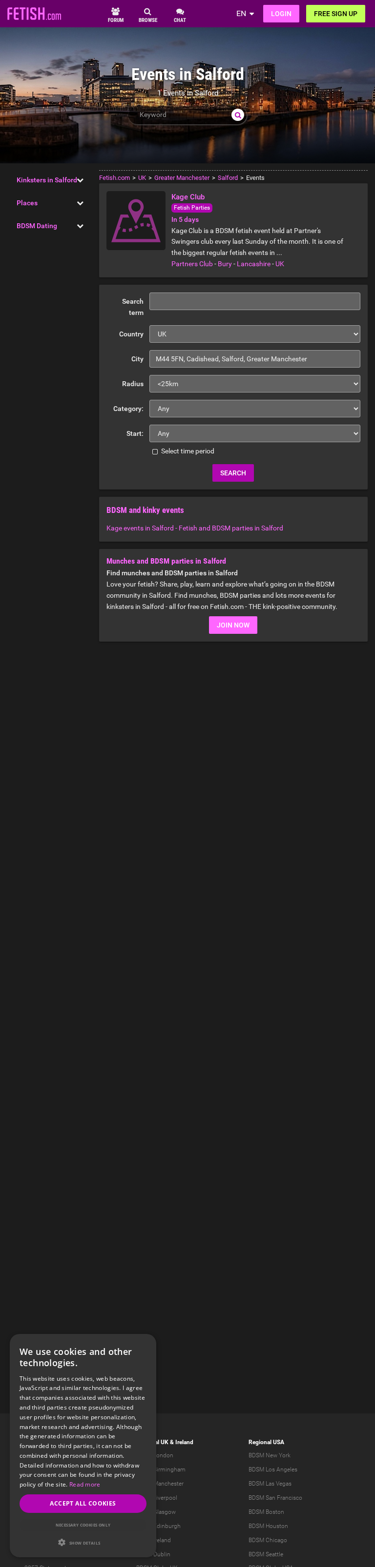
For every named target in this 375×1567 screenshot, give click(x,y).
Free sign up (335, 14)
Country (131, 334)
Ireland (184, 1442)
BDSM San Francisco (275, 1497)
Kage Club (188, 197)
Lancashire (254, 264)
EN (241, 13)
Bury (225, 264)
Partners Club (192, 264)
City (137, 359)
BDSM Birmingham (161, 1469)
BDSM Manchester (160, 1483)
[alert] (83, 1445)
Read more (85, 1484)
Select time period (187, 451)
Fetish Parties (192, 207)
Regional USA (266, 1442)
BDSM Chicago (268, 1540)
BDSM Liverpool (156, 1497)
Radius (133, 384)
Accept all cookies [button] (83, 1503)
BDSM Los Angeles (273, 1469)
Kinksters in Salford (47, 180)
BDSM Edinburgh (158, 1526)
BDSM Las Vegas (270, 1483)
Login (281, 14)
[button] (83, 1542)
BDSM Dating (37, 226)
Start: (135, 433)
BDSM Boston (266, 1511)
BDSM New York (270, 1455)
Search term (133, 306)
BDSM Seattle (266, 1554)
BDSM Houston (268, 1526)
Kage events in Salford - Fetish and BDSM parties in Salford (194, 528)
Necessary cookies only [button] (83, 1525)
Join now (233, 625)
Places (27, 203)
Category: (128, 408)
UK (279, 264)
